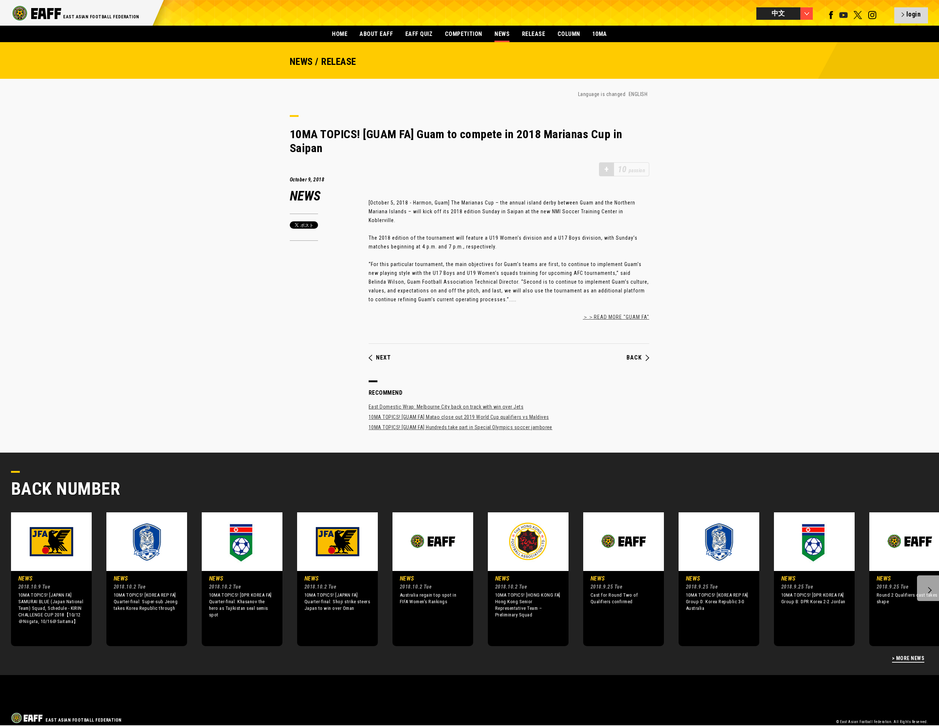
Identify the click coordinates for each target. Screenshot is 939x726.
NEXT (383, 358)
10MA (599, 33)
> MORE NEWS (908, 658)
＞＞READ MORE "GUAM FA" (616, 317)
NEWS (501, 33)
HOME (339, 33)
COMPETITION (463, 33)
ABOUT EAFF (376, 33)
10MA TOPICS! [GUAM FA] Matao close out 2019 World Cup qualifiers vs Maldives (459, 417)
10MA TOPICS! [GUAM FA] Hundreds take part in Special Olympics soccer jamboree (460, 427)
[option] (46, 579)
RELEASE (533, 33)
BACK (634, 358)
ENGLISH (638, 94)
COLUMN (569, 33)
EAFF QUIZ (418, 33)
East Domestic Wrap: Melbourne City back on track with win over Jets (446, 407)
